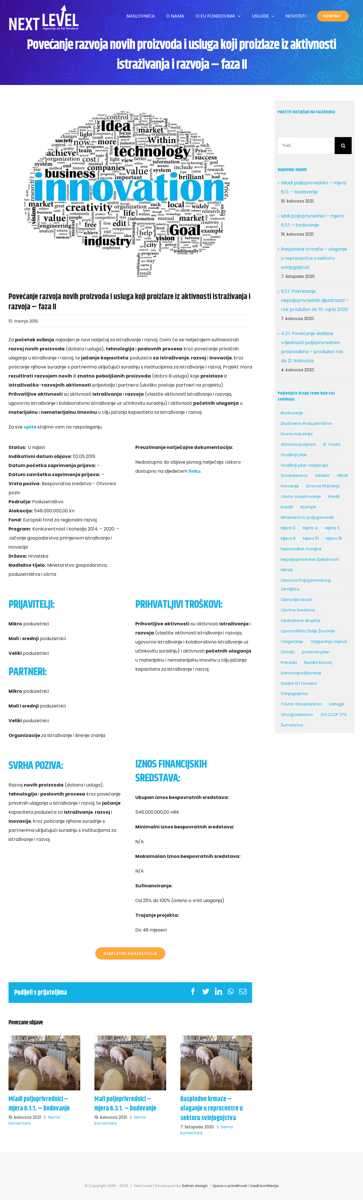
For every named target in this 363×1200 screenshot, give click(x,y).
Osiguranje (292, 641)
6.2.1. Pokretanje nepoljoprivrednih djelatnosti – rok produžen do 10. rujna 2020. (315, 300)
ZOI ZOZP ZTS (333, 714)
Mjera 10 (311, 538)
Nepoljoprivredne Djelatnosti (310, 559)
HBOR (342, 475)
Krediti (287, 507)
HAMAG (322, 475)
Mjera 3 (288, 528)
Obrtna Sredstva (298, 610)
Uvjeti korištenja (264, 1185)
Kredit (334, 496)
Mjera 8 (288, 538)
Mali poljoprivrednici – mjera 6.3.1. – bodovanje (130, 1063)
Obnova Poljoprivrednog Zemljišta (306, 584)
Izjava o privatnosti (230, 1185)
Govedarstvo (294, 475)
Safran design (195, 1185)
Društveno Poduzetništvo (306, 423)
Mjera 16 (334, 538)
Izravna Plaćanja (323, 486)
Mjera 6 (332, 528)
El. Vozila (331, 444)
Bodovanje (292, 413)
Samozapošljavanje (301, 673)
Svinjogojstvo (294, 693)
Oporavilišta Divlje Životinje (308, 631)
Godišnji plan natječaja (304, 465)
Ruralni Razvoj (318, 662)
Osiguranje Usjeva (328, 641)
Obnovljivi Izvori (296, 599)
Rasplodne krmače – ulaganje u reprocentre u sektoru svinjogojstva (216, 1063)
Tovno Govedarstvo (301, 704)
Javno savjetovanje (301, 496)
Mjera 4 (310, 528)
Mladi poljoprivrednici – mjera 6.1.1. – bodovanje (44, 1063)
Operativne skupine (300, 620)
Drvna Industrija (297, 434)
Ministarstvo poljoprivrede (307, 517)
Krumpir (308, 507)
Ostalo (288, 652)
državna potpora (298, 444)
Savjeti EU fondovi (299, 683)
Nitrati (287, 570)
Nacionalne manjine (301, 549)
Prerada (289, 662)
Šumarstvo (292, 725)
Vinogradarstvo (297, 714)
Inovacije (290, 486)
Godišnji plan (294, 455)
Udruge (336, 704)
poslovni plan (316, 652)
